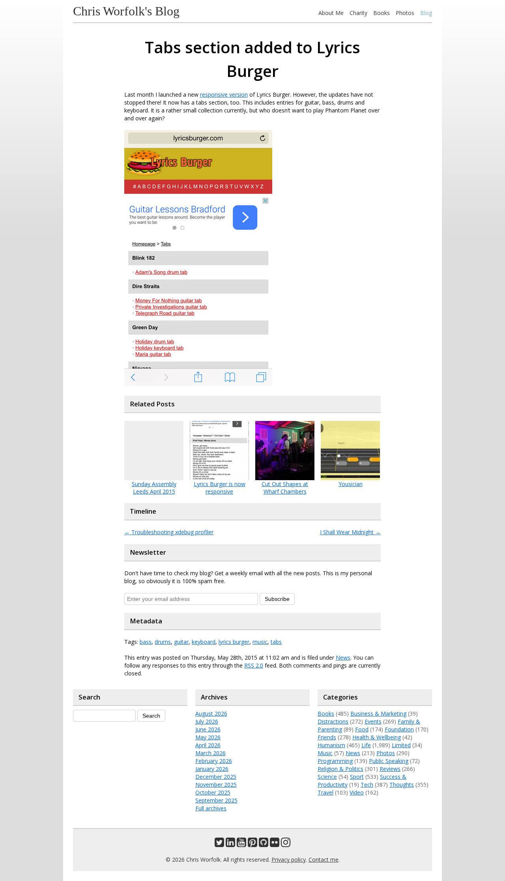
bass (146, 641)
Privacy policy (288, 859)
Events (373, 721)
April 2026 (208, 745)
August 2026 (211, 713)
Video (357, 792)
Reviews (390, 769)
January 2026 (211, 769)
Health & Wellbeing (376, 737)
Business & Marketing (378, 713)
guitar (181, 641)
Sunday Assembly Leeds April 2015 (154, 487)
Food (361, 729)
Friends (327, 737)
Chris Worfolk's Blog (126, 11)
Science (327, 776)
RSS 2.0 (253, 665)
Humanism (331, 745)
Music (325, 753)
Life (366, 745)
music (259, 641)
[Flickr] (274, 844)
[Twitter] (219, 844)
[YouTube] (241, 844)
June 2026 (208, 729)
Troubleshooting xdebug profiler (168, 532)
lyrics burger (234, 641)
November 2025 (216, 784)
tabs (276, 641)
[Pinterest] (252, 844)
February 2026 (213, 761)
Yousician (351, 484)
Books (381, 13)
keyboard (203, 641)
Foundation (399, 729)
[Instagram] (285, 844)
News (343, 657)
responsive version (224, 94)
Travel (325, 792)
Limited (401, 745)
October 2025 (212, 792)
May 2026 (208, 737)
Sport (357, 776)
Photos (405, 13)
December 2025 (215, 776)
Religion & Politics (340, 769)
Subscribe (277, 599)
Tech (367, 784)
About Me (331, 13)
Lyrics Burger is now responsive (219, 487)
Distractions (333, 721)
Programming (335, 761)
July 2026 (206, 721)
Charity (358, 13)
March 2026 (210, 753)
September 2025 (216, 800)
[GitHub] (263, 844)
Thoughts (401, 784)
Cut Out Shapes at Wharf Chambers (285, 487)
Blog (426, 13)
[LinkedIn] (230, 844)
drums (163, 641)
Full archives (210, 808)
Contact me (324, 859)
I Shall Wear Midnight (350, 532)
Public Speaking (388, 761)
